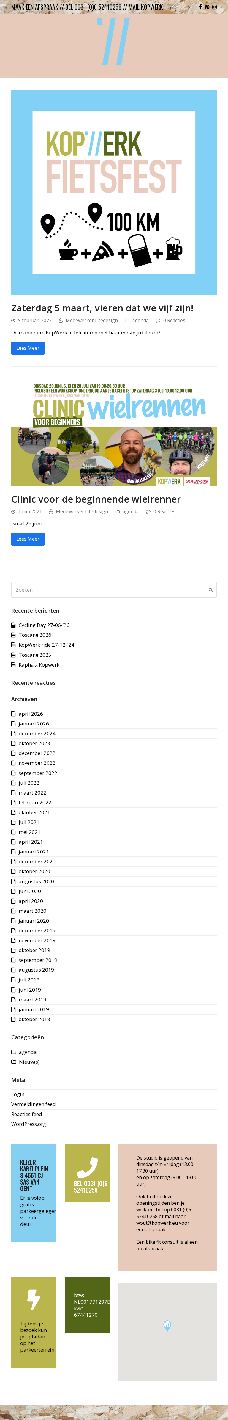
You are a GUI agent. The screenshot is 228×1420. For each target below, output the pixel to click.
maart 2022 (32, 792)
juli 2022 (29, 782)
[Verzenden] (211, 590)
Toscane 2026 (35, 634)
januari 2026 (34, 723)
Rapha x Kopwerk (39, 664)
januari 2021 (34, 851)
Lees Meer (27, 348)
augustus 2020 (36, 881)
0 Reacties (174, 320)
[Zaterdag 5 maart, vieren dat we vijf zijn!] (113, 191)
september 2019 (38, 959)
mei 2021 (30, 831)
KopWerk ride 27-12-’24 (46, 644)
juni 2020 (30, 891)
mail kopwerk (146, 6)
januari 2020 (34, 920)
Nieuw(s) (29, 1061)
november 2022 (37, 762)
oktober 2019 (34, 950)
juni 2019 (30, 989)
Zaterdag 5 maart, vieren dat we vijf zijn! (102, 307)
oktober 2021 (34, 812)
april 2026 (31, 713)
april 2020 (31, 901)
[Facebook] (200, 7)
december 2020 (37, 861)
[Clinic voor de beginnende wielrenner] (113, 431)
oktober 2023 (34, 743)
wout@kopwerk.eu (157, 1223)
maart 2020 (32, 910)
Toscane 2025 (35, 654)
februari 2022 (35, 802)
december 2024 (37, 733)
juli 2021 (29, 822)
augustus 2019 (36, 969)
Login (17, 1094)
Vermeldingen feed (33, 1104)
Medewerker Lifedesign (92, 320)
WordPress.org (28, 1124)
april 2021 (31, 841)
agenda (140, 320)
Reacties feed (26, 1114)
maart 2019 (32, 999)
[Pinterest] (207, 7)
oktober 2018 (34, 1019)
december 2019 (37, 930)
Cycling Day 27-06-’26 (44, 625)
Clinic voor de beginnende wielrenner (96, 498)
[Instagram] (214, 7)
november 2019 (37, 940)
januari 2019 (34, 1009)
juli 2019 (29, 979)
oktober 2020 (34, 871)
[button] (167, 1326)
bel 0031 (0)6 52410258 (93, 6)
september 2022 (38, 773)
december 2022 (37, 753)
